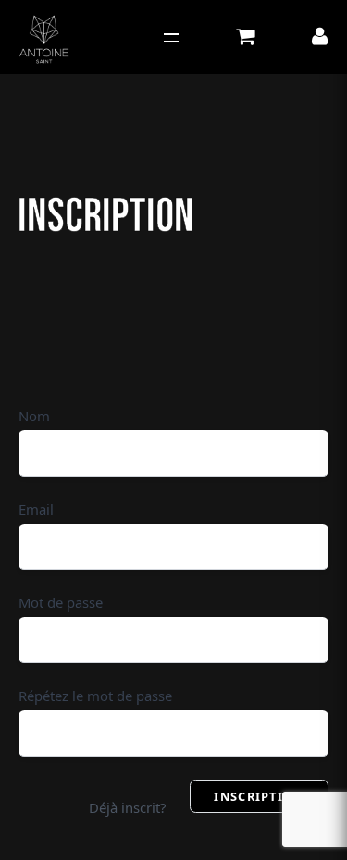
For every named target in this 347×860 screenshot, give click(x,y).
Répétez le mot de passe (95, 695)
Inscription (259, 796)
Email (36, 509)
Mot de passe (61, 602)
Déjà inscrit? (127, 807)
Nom (34, 415)
